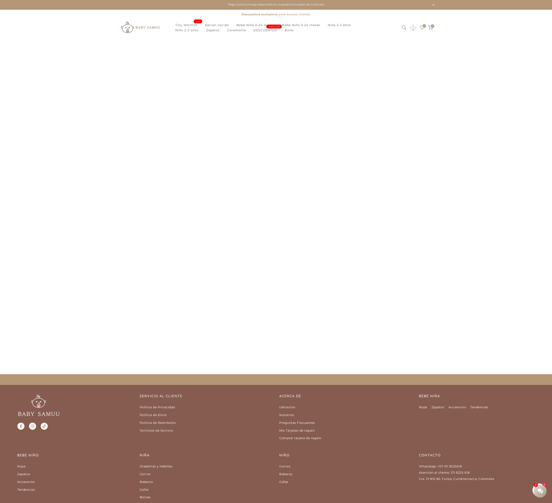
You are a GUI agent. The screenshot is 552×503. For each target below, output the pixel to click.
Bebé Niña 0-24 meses (255, 25)
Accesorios (457, 407)
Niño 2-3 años (187, 30)
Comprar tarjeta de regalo (300, 438)
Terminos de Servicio (156, 430)
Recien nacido (217, 25)
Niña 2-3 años (339, 25)
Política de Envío (153, 415)
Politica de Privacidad (157, 407)
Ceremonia (236, 30)
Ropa (423, 407)
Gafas (144, 490)
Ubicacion (287, 407)
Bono (289, 30)
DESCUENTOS (266, 30)
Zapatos (213, 30)
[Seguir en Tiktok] (44, 426)
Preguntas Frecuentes (297, 423)
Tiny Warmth (188, 24)
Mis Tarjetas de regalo (297, 430)
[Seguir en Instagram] (32, 426)
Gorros (145, 474)
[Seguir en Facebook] (21, 426)
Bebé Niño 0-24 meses (301, 25)
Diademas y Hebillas (156, 466)
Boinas (145, 497)
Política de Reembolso (158, 423)
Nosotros (286, 415)
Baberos (146, 482)
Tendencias (479, 407)
